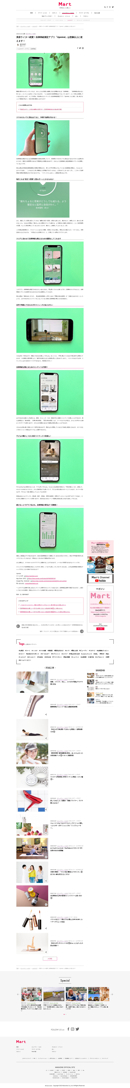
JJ (46, 1070)
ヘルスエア (23, 657)
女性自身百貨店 (73, 1075)
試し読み (100, 628)
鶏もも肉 (75, 650)
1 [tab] (64, 1014)
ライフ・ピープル (84, 13)
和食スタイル (57, 1072)
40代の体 (48, 657)
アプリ (27, 48)
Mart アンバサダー (47, 16)
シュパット (75, 657)
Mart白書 (34, 1051)
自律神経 (33, 48)
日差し (96, 654)
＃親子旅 (91, 657)
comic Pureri (60, 1074)
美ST (79, 1070)
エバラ (68, 650)
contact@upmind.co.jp (31, 583)
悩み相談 (67, 657)
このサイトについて (26, 1058)
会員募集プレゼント (103, 650)
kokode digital (65, 1077)
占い (76, 16)
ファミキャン (57, 657)
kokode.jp (55, 1075)
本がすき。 (78, 1074)
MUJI (102, 654)
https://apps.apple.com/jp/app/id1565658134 (41, 578)
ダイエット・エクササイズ (83, 20)
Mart (74, 1070)
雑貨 (31, 13)
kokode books (56, 1077)
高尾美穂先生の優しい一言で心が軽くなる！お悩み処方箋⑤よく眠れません (41, 608)
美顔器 (51, 650)
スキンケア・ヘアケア (46, 20)
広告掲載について (69, 1058)
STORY (63, 1070)
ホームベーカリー (25, 660)
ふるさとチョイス (87, 654)
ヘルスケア (70, 20)
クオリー (22, 654)
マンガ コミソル (69, 1074)
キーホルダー (46, 654)
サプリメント (56, 654)
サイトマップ (105, 1058)
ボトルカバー (32, 657)
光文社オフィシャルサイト (81, 1058)
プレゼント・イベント (64, 16)
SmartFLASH (73, 1072)
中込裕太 (40, 657)
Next (112, 994)
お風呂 (22, 650)
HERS (69, 1070)
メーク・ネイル (59, 20)
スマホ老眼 (43, 650)
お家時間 (83, 657)
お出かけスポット (33, 654)
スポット (54, 13)
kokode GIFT (74, 1077)
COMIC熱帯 (52, 1074)
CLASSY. (52, 1070)
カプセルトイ (100, 657)
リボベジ (92, 650)
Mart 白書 (97, 13)
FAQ (34, 1058)
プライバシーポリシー (94, 1058)
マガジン (85, 16)
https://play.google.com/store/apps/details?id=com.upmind (49, 581)
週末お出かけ (59, 650)
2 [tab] (66, 1014)
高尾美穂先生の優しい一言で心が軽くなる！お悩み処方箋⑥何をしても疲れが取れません (45, 612)
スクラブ (64, 654)
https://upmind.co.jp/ (32, 576)
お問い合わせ (52, 1058)
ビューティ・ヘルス (68, 13)
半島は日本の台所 (75, 654)
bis (83, 1070)
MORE (50, 959)
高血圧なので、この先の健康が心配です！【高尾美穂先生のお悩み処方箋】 (41, 109)
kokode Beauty (63, 1075)
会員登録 (60, 1058)
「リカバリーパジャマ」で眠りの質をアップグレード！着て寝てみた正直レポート (43, 605)
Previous (18, 994)
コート (28, 650)
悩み (108, 654)
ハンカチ (35, 650)
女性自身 (65, 1072)
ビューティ (83, 650)
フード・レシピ (42, 13)
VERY (58, 1070)
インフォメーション (42, 1058)
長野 (108, 657)
